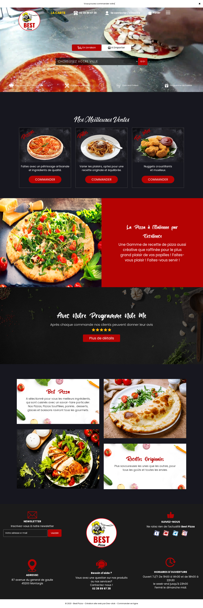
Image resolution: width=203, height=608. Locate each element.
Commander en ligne (127, 603)
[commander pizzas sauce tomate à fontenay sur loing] (11, 85)
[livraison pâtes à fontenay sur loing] (101, 145)
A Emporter (118, 47)
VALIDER (55, 533)
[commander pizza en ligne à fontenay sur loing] (29, 11)
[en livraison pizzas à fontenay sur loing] (101, 532)
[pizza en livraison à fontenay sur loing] (145, 408)
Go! (142, 61)
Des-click (110, 603)
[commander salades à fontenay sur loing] (58, 459)
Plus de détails (101, 338)
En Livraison (89, 47)
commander (45, 179)
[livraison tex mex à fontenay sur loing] (158, 145)
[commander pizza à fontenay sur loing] (45, 145)
